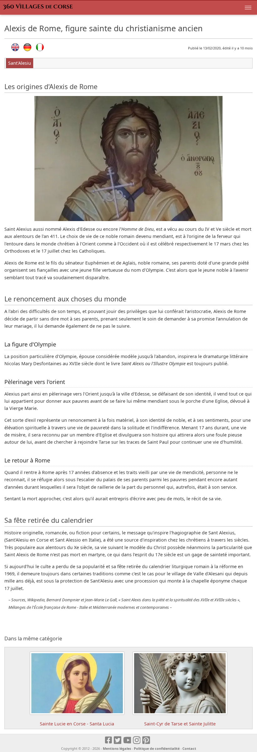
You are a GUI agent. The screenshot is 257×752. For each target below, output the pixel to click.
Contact (189, 748)
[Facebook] (109, 740)
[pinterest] (146, 740)
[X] (118, 740)
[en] (15, 47)
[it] (40, 47)
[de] (27, 47)
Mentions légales (117, 748)
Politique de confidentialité (157, 748)
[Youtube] (127, 740)
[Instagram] (137, 740)
